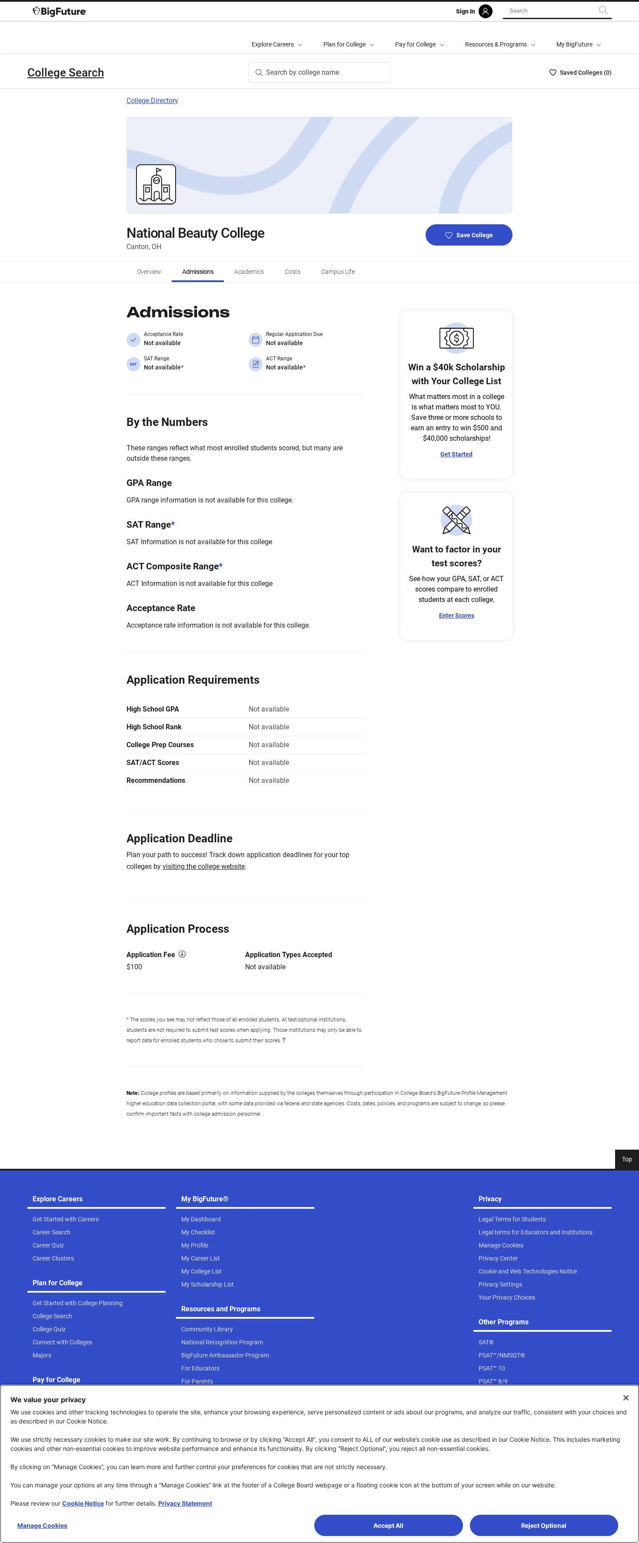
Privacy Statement (185, 1503)
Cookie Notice (83, 1503)
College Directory (152, 100)
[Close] (626, 1397)
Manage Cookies (42, 1525)
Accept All (388, 1525)
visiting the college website (204, 866)
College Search (65, 72)
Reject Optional (543, 1525)
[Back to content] (283, 1041)
